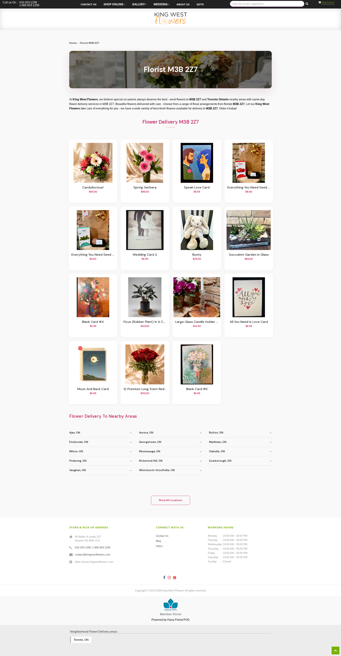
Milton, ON (76, 451)
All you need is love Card (249, 322)
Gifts (200, 4)
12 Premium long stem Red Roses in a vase (144, 389)
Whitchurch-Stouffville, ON (157, 470)
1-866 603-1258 (101, 547)
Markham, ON (217, 442)
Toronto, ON (81, 639)
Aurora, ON (146, 432)
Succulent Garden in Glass (249, 255)
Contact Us (88, 4)
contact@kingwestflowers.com (92, 554)
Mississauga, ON (149, 451)
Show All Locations (170, 500)
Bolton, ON (216, 432)
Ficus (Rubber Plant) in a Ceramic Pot (144, 322)
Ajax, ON (74, 432)
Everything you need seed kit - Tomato (248, 188)
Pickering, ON (77, 461)
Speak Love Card (197, 188)
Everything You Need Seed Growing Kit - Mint (92, 255)
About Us (183, 4)
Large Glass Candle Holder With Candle (196, 322)
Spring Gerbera (144, 188)
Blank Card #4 (93, 322)
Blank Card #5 (197, 389)
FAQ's (159, 546)
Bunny (196, 255)
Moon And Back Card (93, 389)
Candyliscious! (93, 188)
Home (73, 43)
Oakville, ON (217, 451)
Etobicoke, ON (78, 442)
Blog (158, 541)
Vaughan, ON (77, 470)
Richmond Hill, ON (151, 461)
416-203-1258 (83, 547)
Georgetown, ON (150, 442)
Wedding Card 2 (145, 255)
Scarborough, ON (220, 461)
